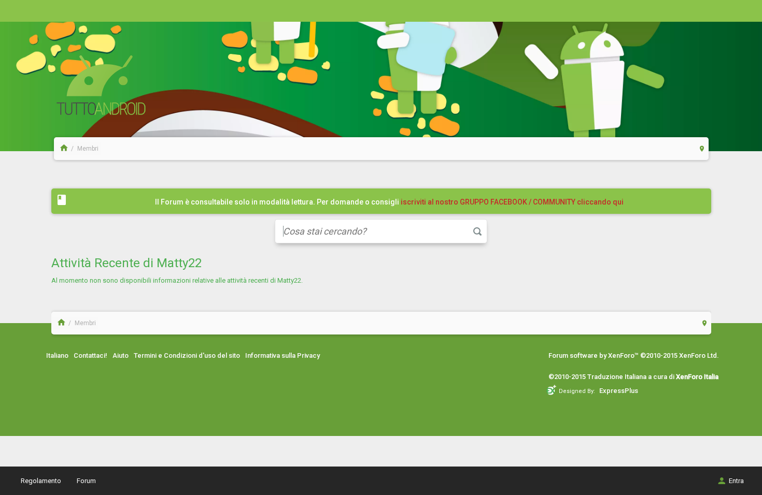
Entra (736, 481)
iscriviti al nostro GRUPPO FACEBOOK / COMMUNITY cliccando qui (512, 202)
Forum (86, 481)
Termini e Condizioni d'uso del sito (187, 355)
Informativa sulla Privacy (282, 355)
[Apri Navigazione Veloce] (702, 148)
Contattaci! (90, 355)
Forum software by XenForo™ (633, 355)
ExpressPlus (618, 391)
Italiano (57, 355)
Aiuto (120, 355)
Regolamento (41, 481)
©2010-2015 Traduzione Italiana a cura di (633, 377)
